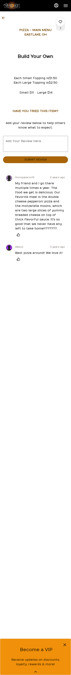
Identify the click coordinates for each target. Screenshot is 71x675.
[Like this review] (19, 234)
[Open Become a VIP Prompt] (35, 672)
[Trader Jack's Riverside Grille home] (20, 5)
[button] (4, 17)
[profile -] (56, 5)
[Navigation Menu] (66, 5)
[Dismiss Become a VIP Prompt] (64, 644)
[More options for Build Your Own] (60, 21)
